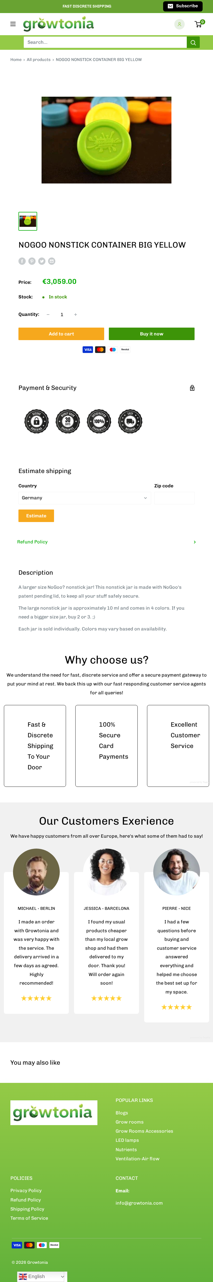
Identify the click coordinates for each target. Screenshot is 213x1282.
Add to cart (61, 334)
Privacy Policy (26, 1190)
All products (39, 59)
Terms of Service (29, 1218)
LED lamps (127, 1140)
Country (27, 486)
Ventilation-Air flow (137, 1159)
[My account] (179, 24)
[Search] (193, 42)
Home (16, 59)
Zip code (163, 486)
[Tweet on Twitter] (41, 261)
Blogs (122, 1113)
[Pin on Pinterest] (32, 261)
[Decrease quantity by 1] (48, 314)
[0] (198, 24)
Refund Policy (32, 542)
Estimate (36, 516)
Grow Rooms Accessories (144, 1131)
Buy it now (151, 334)
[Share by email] (51, 261)
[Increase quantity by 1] (75, 314)
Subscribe (187, 5)
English (36, 1276)
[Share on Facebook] (22, 261)
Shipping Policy (27, 1209)
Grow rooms (130, 1122)
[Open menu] (13, 24)
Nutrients (126, 1149)
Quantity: (28, 314)
